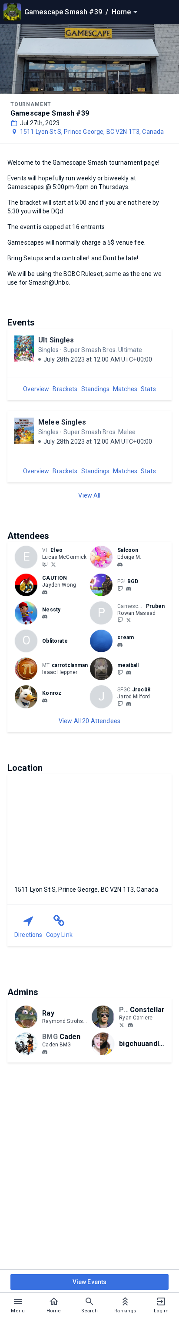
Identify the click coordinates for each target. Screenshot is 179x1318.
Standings (95, 388)
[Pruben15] (128, 620)
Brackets (65, 388)
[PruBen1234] (120, 620)
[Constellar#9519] (130, 1025)
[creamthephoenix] (120, 645)
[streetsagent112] (128, 589)
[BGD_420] (120, 588)
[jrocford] (120, 703)
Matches (125, 388)
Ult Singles (56, 340)
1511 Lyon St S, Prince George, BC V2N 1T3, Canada (92, 131)
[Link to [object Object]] (103, 557)
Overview (36, 388)
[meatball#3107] (128, 673)
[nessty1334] (44, 617)
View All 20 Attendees (89, 720)
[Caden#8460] (44, 1052)
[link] (120, 564)
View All (89, 495)
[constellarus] (121, 1024)
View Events (90, 1281)
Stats (148, 388)
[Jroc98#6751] (128, 704)
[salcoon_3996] (120, 564)
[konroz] (44, 700)
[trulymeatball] (120, 672)
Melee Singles (62, 422)
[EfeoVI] (44, 564)
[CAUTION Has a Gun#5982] (44, 592)
